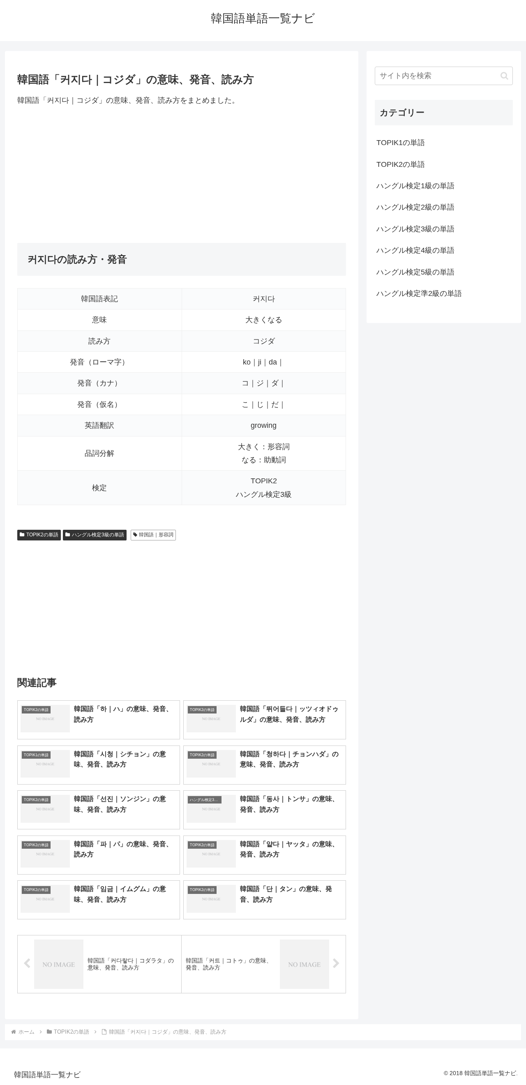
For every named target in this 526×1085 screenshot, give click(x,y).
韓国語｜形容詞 (156, 535)
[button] (504, 76)
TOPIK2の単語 (42, 535)
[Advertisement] (181, 174)
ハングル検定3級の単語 (98, 535)
